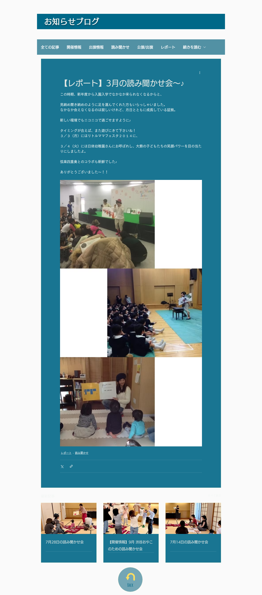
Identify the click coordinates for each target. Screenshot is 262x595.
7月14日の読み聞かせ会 (189, 542)
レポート (168, 47)
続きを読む (192, 47)
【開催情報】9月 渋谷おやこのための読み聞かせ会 (130, 545)
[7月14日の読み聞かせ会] (193, 518)
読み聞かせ (120, 47)
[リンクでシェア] (71, 466)
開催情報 (74, 47)
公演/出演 (145, 47)
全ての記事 (50, 47)
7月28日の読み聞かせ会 (65, 542)
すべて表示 (214, 495)
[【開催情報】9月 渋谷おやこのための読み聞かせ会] (131, 518)
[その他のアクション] (199, 72)
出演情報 (96, 47)
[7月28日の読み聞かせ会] (68, 518)
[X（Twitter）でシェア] (62, 466)
